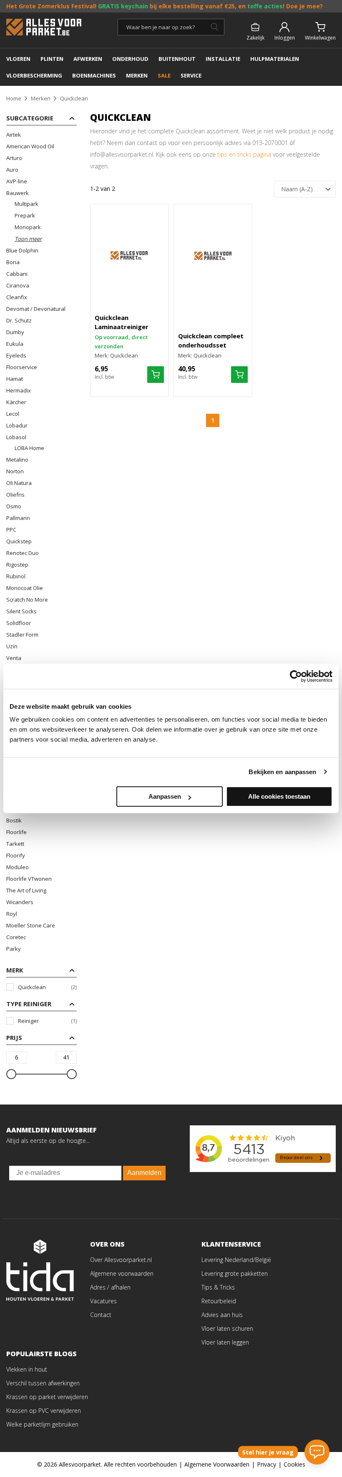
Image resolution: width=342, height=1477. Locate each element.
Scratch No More (27, 599)
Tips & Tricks (218, 1287)
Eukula (14, 343)
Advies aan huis (222, 1315)
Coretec (16, 937)
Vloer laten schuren (227, 1328)
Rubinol (15, 576)
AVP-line (16, 181)
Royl (11, 913)
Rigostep (17, 564)
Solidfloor (18, 623)
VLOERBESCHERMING (34, 75)
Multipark (26, 203)
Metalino (17, 459)
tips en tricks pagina (244, 154)
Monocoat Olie (24, 588)
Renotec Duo (22, 553)
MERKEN (137, 75)
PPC (11, 529)
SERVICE (191, 75)
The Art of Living (26, 890)
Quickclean (47, 987)
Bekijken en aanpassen (282, 771)
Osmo (13, 506)
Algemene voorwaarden (121, 1273)
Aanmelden (144, 1172)
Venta (13, 658)
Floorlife (16, 832)
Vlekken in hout (26, 1369)
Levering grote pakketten (234, 1273)
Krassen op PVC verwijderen (43, 1411)
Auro (12, 169)
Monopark (28, 227)
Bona (13, 262)
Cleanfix (16, 297)
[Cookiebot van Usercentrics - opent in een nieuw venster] (295, 676)
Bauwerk (17, 193)
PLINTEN (51, 58)
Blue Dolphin (22, 250)
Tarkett (15, 843)
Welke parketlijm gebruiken (42, 1424)
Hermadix (18, 390)
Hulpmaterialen (274, 58)
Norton (15, 471)
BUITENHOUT (177, 58)
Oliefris (15, 494)
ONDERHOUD (130, 58)
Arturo (14, 158)
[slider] (11, 1074)
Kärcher (16, 402)
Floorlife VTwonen (29, 878)
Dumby (15, 332)
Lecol (12, 413)
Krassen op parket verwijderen (47, 1397)
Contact (100, 1315)
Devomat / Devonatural (35, 308)
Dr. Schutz (19, 320)
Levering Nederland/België (236, 1260)
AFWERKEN (87, 58)
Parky (13, 948)
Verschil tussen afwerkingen (43, 1383)
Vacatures (103, 1301)
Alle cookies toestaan (279, 796)
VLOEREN (18, 58)
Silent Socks (21, 611)
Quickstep (19, 541)
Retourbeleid (218, 1301)
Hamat (14, 378)
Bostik (14, 820)
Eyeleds (16, 355)
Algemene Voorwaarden (216, 1464)
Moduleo (17, 867)
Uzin (12, 646)
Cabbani (17, 273)
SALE (164, 75)
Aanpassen (164, 796)
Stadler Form (22, 634)
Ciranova (17, 285)
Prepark (25, 215)
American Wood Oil (30, 146)
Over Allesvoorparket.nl (121, 1260)
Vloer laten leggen (225, 1342)
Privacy (266, 1464)
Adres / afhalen (110, 1287)
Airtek (13, 134)
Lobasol (16, 437)
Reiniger (47, 1021)
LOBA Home (29, 448)
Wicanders (19, 902)
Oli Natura (19, 483)
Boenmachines (94, 75)
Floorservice (21, 367)
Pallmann (18, 518)
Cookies (294, 1464)
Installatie (223, 58)
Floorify (15, 855)
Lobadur (17, 425)
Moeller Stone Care (30, 925)
